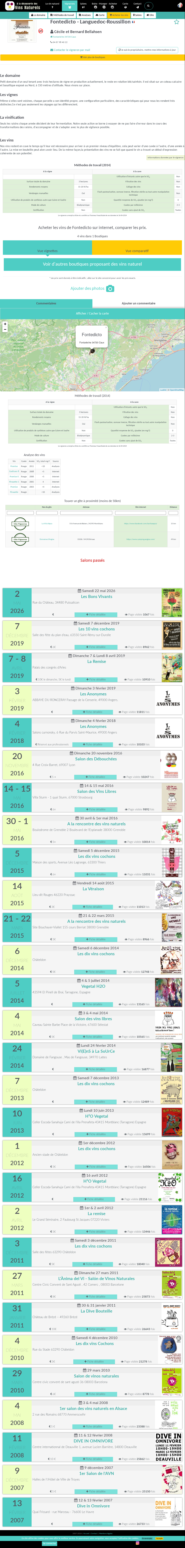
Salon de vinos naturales (96, 1376)
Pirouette (14, 492)
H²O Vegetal (96, 1116)
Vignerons (70, 4)
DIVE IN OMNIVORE (93, 1441)
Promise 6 (14, 477)
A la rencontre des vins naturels (96, 824)
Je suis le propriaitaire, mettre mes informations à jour (148, 50)
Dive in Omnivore (93, 1506)
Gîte (151, 15)
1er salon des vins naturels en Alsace (93, 1409)
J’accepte (159, 1538)
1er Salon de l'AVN (96, 1474)
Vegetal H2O (93, 986)
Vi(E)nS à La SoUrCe (96, 1051)
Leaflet (163, 389)
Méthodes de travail (63, 15)
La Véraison (93, 889)
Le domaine (39, 15)
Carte (125, 4)
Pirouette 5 (14, 482)
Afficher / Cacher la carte (92, 313)
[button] (148, 6)
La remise (96, 1214)
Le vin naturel (52, 4)
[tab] (47, 247)
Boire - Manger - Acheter (104, 4)
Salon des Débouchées (96, 759)
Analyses (86, 15)
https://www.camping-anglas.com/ (141, 539)
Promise (14, 466)
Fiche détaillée (97, 614)
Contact (138, 4)
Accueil (86, 1534)
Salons (83, 4)
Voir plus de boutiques (93, 57)
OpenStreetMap (177, 389)
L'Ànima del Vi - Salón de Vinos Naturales (96, 1279)
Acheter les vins (120, 15)
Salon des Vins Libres (96, 792)
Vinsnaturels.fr (23, 5)
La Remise (96, 662)
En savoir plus (147, 1538)
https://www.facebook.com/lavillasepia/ (140, 524)
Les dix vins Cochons (95, 1344)
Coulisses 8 (14, 471)
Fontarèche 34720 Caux (64, 37)
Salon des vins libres (93, 1019)
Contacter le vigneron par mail (71, 50)
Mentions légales (105, 1534)
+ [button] (5, 324)
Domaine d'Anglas (47, 539)
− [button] (5, 329)
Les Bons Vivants (96, 597)
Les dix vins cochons (96, 857)
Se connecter (49, 1543)
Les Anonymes (93, 694)
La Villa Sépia (47, 524)
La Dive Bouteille (96, 1311)
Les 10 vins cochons (97, 629)
